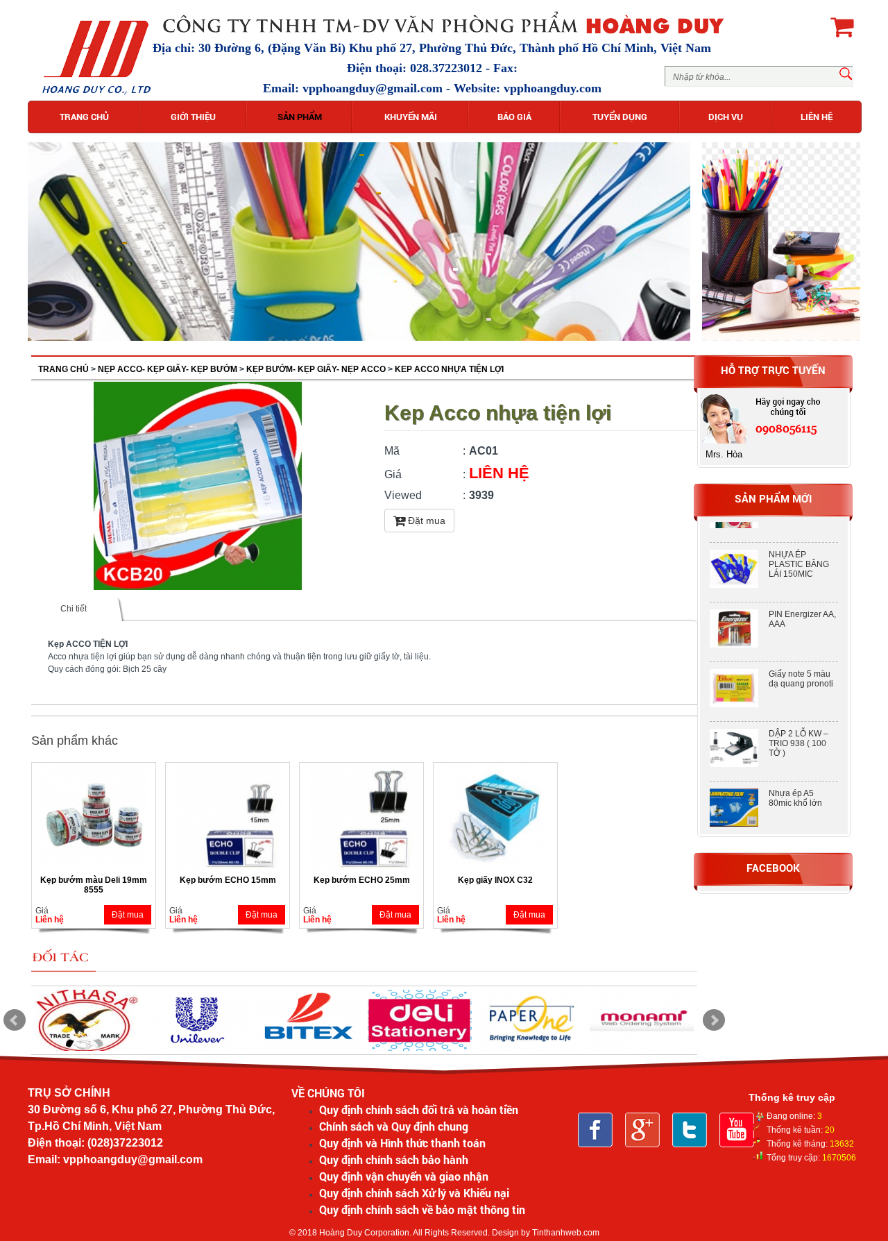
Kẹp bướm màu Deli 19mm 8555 (93, 885)
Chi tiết (73, 609)
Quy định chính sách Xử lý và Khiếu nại (414, 1192)
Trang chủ (63, 369)
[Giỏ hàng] (841, 26)
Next (714, 1020)
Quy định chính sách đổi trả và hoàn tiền (418, 1109)
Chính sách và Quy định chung (393, 1126)
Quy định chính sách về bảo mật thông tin (422, 1209)
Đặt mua (425, 520)
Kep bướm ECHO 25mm (362, 880)
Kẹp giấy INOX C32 (495, 880)
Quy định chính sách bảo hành (393, 1159)
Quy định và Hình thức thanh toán (402, 1143)
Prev (14, 1020)
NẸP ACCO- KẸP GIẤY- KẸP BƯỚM (167, 369)
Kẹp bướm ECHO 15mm (228, 880)
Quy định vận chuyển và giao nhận (403, 1176)
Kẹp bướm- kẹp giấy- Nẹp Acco (316, 369)
